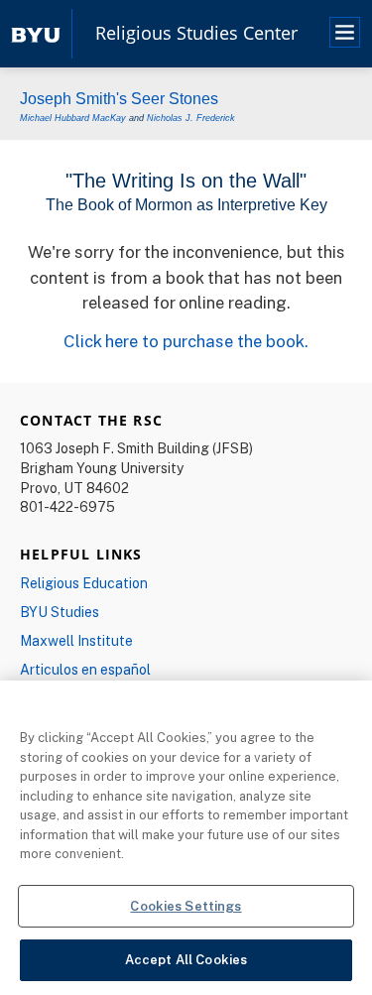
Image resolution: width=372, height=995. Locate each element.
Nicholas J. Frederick (191, 118)
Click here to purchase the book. (186, 340)
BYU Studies (59, 611)
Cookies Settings (185, 906)
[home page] (36, 33)
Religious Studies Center (196, 34)
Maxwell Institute (76, 640)
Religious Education (84, 582)
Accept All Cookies (186, 959)
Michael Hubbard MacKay (73, 118)
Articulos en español (85, 669)
